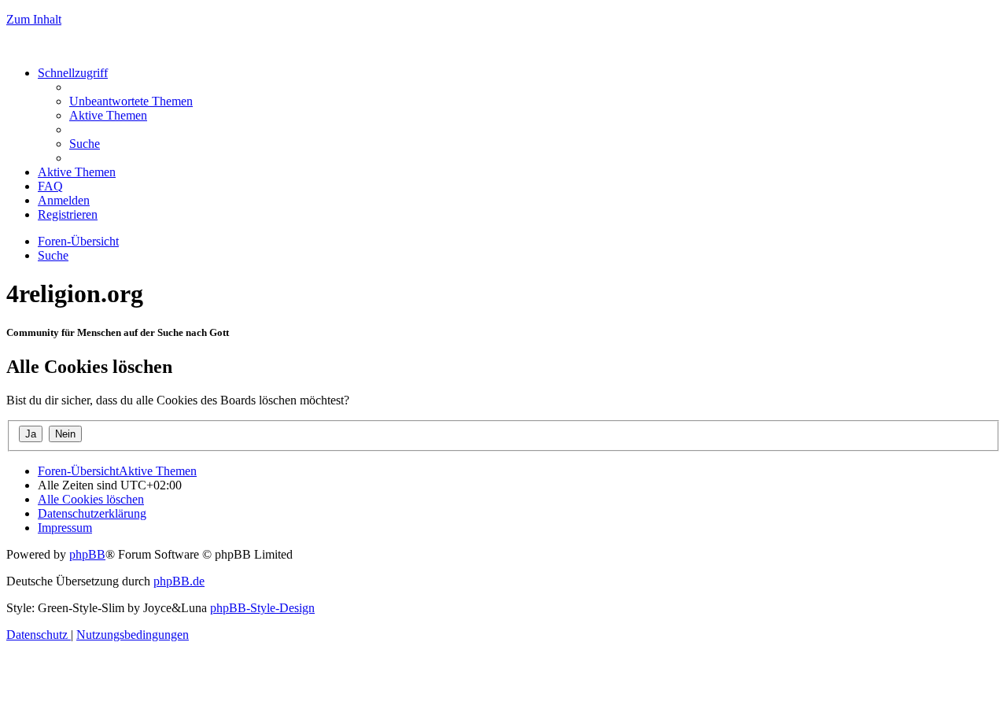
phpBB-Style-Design (262, 608)
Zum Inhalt (33, 19)
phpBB (87, 554)
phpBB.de (179, 581)
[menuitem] (131, 101)
